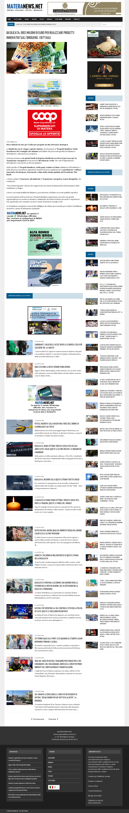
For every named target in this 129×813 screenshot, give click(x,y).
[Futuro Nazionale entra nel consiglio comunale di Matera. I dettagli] (92, 596)
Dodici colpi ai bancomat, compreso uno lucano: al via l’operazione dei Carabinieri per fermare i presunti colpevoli (111, 522)
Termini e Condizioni (95, 781)
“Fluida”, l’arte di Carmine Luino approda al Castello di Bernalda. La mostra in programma (111, 583)
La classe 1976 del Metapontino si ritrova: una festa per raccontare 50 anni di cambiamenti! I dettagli (110, 323)
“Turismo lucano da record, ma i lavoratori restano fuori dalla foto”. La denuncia (111, 312)
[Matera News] (24, 7)
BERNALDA (49, 19)
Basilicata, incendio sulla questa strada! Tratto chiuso (57, 479)
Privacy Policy (93, 786)
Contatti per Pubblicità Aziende (99, 776)
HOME (9, 19)
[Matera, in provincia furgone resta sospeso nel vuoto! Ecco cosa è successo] (92, 536)
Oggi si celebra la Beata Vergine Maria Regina (52, 366)
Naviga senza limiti (94, 796)
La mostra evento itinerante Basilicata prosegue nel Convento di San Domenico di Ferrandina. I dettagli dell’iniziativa (111, 347)
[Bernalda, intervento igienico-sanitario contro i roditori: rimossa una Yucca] (92, 455)
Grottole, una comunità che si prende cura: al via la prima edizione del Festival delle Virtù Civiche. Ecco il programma (111, 301)
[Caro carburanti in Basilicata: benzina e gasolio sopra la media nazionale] (92, 444)
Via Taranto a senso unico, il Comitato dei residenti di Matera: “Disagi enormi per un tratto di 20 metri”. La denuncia (56, 697)
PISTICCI (42, 19)
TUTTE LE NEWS (18, 19)
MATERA (27, 19)
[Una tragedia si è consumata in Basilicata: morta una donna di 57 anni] (92, 210)
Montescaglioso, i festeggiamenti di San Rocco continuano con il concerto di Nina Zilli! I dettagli (111, 197)
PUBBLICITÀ (77, 19)
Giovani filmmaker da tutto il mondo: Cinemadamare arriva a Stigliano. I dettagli (110, 117)
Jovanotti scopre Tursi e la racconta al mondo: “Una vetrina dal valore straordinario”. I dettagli (111, 499)
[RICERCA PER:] (111, 24)
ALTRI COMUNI (58, 19)
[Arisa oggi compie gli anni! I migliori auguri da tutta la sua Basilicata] (92, 265)
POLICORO (34, 19)
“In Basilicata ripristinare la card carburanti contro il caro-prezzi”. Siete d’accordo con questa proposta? (110, 358)
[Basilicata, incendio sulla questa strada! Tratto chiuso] (19, 489)
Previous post (38, 719)
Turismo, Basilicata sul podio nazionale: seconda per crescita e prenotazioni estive (111, 219)
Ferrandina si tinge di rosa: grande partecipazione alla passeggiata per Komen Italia (109, 243)
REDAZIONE (68, 19)
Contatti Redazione (95, 791)
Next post (52, 719)
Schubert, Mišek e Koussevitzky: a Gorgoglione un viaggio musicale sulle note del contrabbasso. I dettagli (110, 106)
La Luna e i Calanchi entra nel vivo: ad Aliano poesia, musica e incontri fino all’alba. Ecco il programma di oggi (110, 382)
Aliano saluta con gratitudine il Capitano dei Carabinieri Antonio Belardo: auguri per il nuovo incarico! (111, 488)
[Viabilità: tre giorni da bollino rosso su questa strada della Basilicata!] (19, 564)
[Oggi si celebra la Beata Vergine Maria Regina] (19, 376)
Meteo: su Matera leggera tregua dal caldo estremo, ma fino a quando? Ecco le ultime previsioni (111, 477)
